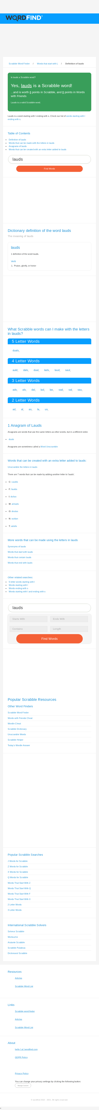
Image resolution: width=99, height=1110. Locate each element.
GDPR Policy (21, 1057)
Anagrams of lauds (18, 146)
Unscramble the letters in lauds (22, 467)
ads (15, 389)
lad (42, 389)
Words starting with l (18, 585)
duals (16, 350)
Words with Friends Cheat (20, 718)
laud (57, 370)
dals (25, 370)
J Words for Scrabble (18, 861)
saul (67, 370)
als (24, 389)
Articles (18, 978)
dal (33, 389)
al (22, 409)
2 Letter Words (15, 905)
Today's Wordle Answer (19, 745)
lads (46, 370)
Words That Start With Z (19, 883)
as (30, 409)
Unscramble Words (17, 734)
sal (70, 389)
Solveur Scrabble (16, 931)
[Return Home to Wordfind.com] (23, 21)
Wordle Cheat (14, 723)
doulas (15, 511)
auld (15, 370)
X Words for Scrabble (18, 872)
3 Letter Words (15, 910)
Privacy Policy (21, 1073)
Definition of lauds (17, 140)
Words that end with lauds (20, 563)
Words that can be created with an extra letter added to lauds (37, 149)
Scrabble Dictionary (17, 729)
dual (36, 370)
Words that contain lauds (19, 557)
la (38, 409)
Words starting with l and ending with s (27, 591)
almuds (15, 504)
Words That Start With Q (19, 888)
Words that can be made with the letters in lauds (31, 143)
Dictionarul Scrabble (17, 953)
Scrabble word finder (25, 1011)
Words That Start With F (19, 894)
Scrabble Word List (24, 986)
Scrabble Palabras (16, 948)
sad (61, 389)
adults (14, 526)
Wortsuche (13, 937)
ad (14, 409)
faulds (14, 489)
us (46, 409)
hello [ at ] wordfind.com (26, 1049)
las (51, 389)
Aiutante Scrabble (16, 942)
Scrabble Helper (15, 740)
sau (80, 389)
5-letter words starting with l (22, 582)
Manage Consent (23, 1085)
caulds (15, 482)
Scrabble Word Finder (18, 713)
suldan (15, 519)
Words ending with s (18, 588)
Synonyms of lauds (17, 546)
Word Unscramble (49, 447)
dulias (13, 497)
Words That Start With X (19, 899)
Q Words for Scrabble (18, 877)
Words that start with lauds (20, 552)
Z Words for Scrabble (18, 866)
